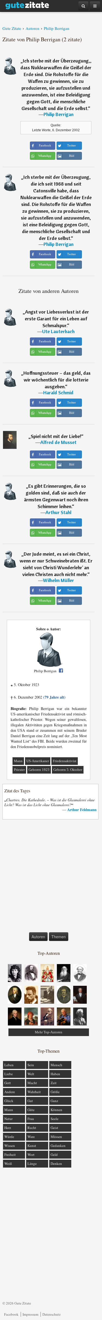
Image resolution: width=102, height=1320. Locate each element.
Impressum (30, 1314)
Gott (7, 1082)
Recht (31, 1127)
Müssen (56, 1136)
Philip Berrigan (58, 114)
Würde (9, 1136)
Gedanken (58, 1145)
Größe (55, 1091)
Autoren (38, 936)
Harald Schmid (58, 392)
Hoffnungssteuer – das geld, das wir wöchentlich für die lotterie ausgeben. (57, 380)
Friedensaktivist (64, 761)
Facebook (11, 1314)
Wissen (9, 1145)
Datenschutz (51, 1314)
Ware (31, 1136)
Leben (9, 1064)
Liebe (8, 1073)
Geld (54, 1154)
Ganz (54, 1100)
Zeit (54, 1082)
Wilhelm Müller (58, 580)
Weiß (8, 1163)
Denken (56, 1163)
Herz (7, 1127)
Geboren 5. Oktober (67, 770)
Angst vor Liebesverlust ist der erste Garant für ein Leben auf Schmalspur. (57, 319)
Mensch (56, 1064)
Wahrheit (34, 1091)
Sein (30, 1064)
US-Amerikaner (37, 761)
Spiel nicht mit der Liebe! (56, 436)
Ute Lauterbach (58, 331)
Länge (32, 1163)
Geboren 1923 (39, 770)
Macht (32, 1082)
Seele (54, 1118)
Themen (58, 936)
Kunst (31, 1145)
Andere (9, 1091)
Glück (8, 1100)
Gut (30, 1100)
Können (56, 1109)
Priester (19, 770)
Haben (55, 1073)
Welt (30, 1073)
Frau (30, 1118)
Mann (18, 761)
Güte (31, 1109)
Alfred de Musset (58, 442)
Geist (54, 1127)
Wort (31, 1154)
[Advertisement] (51, 877)
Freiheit (10, 1154)
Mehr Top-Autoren (48, 1032)
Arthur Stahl (58, 512)
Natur (8, 1118)
